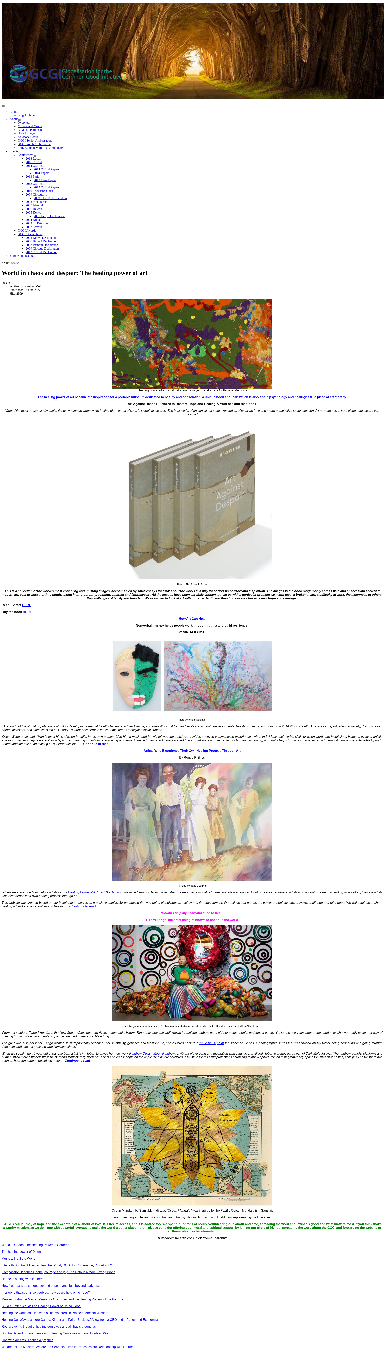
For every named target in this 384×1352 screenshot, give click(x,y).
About (14, 119)
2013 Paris (32, 176)
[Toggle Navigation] (3, 106)
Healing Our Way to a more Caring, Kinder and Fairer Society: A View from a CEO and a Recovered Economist (80, 1319)
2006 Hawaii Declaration (41, 241)
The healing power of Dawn (22, 1251)
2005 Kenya (33, 212)
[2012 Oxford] (43, 184)
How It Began (27, 133)
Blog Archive (26, 115)
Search (6, 262)
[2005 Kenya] (42, 213)
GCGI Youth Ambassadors (34, 144)
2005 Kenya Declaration (49, 216)
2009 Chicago (34, 194)
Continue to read (96, 744)
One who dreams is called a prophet (27, 1340)
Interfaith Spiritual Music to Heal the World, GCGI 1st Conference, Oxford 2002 (57, 1265)
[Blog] (17, 112)
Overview (24, 122)
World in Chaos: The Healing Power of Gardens (35, 1245)
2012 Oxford (34, 183)
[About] (19, 120)
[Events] (19, 152)
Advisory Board (28, 137)
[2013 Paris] (40, 177)
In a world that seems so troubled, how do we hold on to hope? (46, 1292)
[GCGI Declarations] (43, 235)
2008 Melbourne (36, 201)
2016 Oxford (34, 162)
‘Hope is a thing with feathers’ (23, 1279)
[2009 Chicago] (45, 195)
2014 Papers (41, 173)
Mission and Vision (30, 126)
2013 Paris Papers (45, 180)
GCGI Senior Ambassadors (35, 140)
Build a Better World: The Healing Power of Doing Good (41, 1306)
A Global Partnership (31, 129)
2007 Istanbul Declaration (42, 245)
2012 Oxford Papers (46, 187)
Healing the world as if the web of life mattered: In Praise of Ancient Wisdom (55, 1313)
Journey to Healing (22, 255)
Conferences (25, 155)
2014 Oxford (34, 165)
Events (14, 151)
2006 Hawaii (34, 209)
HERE (26, 605)
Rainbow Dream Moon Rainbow (152, 1053)
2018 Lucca (33, 158)
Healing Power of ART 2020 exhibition (95, 892)
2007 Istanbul (34, 205)
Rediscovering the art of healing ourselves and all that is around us (49, 1326)
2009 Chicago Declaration (50, 198)
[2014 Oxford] (43, 166)
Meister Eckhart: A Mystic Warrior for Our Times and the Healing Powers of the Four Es (62, 1299)
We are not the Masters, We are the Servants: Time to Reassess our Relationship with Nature (67, 1347)
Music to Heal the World (18, 1258)
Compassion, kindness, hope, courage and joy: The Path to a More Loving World (58, 1272)
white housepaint (211, 1043)
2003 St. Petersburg (38, 223)
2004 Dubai (33, 219)
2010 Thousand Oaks (39, 191)
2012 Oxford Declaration (41, 252)
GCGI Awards (27, 230)
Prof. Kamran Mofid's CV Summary (41, 147)
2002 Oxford (34, 227)
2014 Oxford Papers (46, 169)
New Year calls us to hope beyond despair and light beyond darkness (51, 1285)
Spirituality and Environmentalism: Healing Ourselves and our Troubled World (56, 1333)
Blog (13, 111)
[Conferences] (35, 156)
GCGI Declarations (30, 234)
